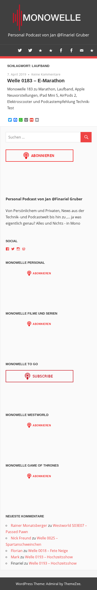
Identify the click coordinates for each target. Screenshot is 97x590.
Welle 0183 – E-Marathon (36, 80)
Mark (15, 556)
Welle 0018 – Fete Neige (48, 550)
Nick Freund (21, 538)
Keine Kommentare (45, 74)
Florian (17, 550)
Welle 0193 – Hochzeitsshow (49, 556)
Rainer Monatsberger (29, 525)
